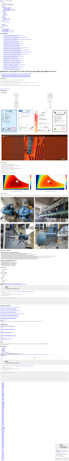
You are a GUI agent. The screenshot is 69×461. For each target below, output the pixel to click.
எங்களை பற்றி (4, 17)
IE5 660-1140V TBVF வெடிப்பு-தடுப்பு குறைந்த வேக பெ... (9, 315)
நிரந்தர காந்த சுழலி (21, 354)
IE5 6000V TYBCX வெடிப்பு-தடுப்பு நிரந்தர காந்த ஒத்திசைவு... (12, 44)
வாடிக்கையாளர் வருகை (7, 19)
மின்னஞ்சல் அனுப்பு (2, 355)
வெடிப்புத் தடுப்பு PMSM (7, 9)
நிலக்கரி (5, 12)
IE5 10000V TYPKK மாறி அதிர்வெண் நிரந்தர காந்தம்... (11, 56)
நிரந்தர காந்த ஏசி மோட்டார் (27, 354)
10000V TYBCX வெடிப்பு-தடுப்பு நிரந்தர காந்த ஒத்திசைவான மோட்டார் (13, 283)
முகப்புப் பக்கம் (4, 6)
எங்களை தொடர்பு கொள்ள (5, 21)
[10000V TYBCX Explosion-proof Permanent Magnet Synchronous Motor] (9, 316)
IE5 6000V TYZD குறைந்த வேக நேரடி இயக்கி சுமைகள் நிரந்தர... (12, 50)
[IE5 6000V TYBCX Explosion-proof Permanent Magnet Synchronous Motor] (10, 310)
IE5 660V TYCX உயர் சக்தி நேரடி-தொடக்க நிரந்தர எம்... (11, 65)
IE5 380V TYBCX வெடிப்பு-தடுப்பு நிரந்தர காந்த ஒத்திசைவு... (12, 46)
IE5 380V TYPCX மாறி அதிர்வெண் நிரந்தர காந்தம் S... (11, 67)
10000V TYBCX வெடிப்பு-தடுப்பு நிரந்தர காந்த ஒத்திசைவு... (11, 42)
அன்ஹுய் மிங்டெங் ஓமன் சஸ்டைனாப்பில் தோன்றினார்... (7, 326)
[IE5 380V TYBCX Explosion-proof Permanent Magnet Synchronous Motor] (10, 307)
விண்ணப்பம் (3, 11)
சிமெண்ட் (5, 13)
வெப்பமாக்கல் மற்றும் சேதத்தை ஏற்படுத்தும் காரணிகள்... (7, 329)
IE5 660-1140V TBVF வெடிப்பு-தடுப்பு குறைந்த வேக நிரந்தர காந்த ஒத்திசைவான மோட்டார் (15, 284)
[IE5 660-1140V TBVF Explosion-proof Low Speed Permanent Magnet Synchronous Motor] (12, 313)
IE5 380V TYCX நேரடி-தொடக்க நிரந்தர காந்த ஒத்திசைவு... (11, 69)
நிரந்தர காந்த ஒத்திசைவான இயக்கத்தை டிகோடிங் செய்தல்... (8, 335)
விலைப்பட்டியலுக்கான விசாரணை (4, 344)
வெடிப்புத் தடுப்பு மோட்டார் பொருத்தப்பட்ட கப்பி (9, 10)
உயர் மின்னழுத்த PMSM (7, 8)
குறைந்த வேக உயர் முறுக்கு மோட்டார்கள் (37, 354)
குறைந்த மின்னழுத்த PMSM (7, 7)
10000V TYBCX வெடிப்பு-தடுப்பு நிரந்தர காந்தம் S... (8, 318)
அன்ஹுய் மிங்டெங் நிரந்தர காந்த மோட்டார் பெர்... (6, 332)
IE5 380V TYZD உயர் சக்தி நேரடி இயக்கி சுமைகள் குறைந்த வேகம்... (13, 52)
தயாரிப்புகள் (3, 348)
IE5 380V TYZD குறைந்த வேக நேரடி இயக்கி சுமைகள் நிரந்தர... (12, 54)
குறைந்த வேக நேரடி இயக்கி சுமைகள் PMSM (8, 30)
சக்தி (4, 15)
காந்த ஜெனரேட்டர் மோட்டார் (4, 354)
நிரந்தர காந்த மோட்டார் (45, 354)
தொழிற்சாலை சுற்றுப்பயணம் (7, 18)
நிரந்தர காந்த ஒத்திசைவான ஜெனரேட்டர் (13, 354)
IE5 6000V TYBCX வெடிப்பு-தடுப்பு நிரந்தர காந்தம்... (8, 312)
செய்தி (3, 20)
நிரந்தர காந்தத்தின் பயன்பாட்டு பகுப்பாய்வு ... (6, 338)
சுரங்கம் (5, 14)
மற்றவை (5, 16)
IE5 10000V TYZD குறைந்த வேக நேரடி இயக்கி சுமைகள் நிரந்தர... (12, 48)
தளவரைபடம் (21, 353)
